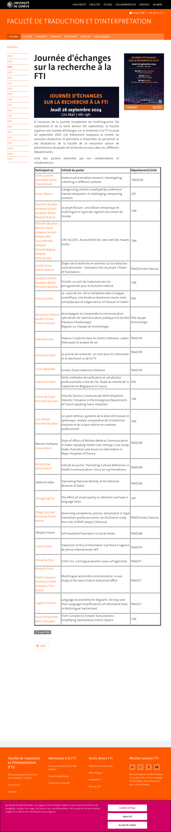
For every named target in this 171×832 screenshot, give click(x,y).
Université (79, 4)
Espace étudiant (102, 36)
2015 (9, 115)
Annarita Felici (45, 560)
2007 (10, 159)
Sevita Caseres (44, 176)
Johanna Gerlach (45, 209)
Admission (86, 36)
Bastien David (44, 228)
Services (144, 4)
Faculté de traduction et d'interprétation (79, 21)
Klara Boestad (45, 339)
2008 (10, 153)
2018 (9, 99)
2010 (9, 143)
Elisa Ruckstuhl (45, 355)
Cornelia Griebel (45, 581)
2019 (9, 94)
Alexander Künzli (46, 180)
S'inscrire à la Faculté (58, 782)
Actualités (14, 36)
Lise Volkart (42, 419)
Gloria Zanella (44, 299)
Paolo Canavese (45, 577)
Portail (135, 12)
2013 (9, 126)
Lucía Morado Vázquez (44, 243)
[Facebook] (148, 767)
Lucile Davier (44, 546)
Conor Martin (44, 194)
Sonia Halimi (43, 448)
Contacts (12, 791)
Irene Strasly (43, 258)
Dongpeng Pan (45, 498)
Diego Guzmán (45, 512)
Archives (12, 47)
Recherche (56, 36)
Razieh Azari (43, 464)
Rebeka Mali (43, 236)
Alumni (157, 4)
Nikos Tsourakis (45, 621)
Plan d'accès (14, 784)
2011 (9, 137)
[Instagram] (140, 767)
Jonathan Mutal (45, 213)
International (71, 36)
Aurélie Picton (44, 319)
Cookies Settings (127, 807)
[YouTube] (157, 767)
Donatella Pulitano (47, 315)
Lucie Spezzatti (45, 369)
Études (108, 4)
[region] (85, 816)
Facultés (94, 4)
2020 (10, 88)
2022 (9, 77)
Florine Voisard (45, 323)
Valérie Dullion (44, 270)
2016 (9, 110)
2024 (9, 67)
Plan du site (95, 786)
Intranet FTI (95, 779)
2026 (9, 56)
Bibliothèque (95, 772)
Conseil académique (58, 776)
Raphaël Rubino (45, 217)
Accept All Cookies (127, 825)
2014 (9, 121)
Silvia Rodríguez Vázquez (45, 251)
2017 (9, 105)
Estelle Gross (43, 266)
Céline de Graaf (45, 397)
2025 (9, 61)
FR (147, 12)
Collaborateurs (126, 4)
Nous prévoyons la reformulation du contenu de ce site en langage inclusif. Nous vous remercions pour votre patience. (146, 779)
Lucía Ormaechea (46, 617)
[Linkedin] (132, 767)
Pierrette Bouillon (46, 204)
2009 (10, 148)
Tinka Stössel (43, 184)
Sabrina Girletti (46, 382)
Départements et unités (101, 765)
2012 (9, 132)
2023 (9, 72)
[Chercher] (142, 13)
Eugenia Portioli (46, 603)
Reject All (127, 816)
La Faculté (27, 36)
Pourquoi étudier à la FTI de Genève (62, 767)
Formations (41, 36)
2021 (9, 83)
